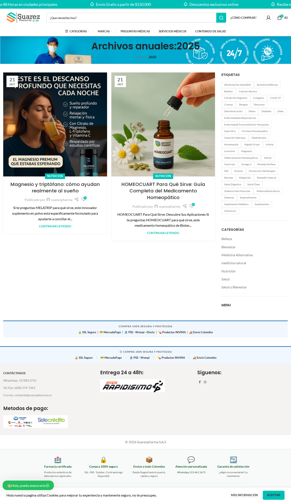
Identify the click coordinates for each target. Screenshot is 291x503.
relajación (245, 177)
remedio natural (266, 177)
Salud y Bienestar (234, 287)
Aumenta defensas (267, 84)
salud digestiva (232, 184)
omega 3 (246, 164)
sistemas (229, 197)
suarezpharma (61, 200)
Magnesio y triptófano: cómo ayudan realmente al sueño (55, 187)
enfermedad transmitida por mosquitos (246, 124)
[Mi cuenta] (268, 17)
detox (252, 111)
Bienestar (228, 247)
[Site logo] (22, 17)
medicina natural (233, 263)
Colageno (258, 97)
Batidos (228, 91)
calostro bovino (248, 91)
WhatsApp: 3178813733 (19, 380)
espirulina (230, 131)
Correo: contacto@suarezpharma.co (27, 395)
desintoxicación (233, 111)
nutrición (229, 164)
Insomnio (229, 151)
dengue (243, 104)
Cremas (228, 104)
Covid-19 (275, 97)
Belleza (226, 239)
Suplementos (262, 204)
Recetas (228, 177)
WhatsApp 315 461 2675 (191, 472)
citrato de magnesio (235, 97)
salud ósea (253, 184)
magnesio (246, 151)
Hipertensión (259, 137)
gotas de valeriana (235, 137)
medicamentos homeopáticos (241, 157)
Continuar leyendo (55, 226)
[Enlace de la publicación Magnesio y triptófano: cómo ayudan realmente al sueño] (55, 124)
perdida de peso (266, 164)
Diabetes (266, 111)
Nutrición (55, 176)
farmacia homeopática (255, 131)
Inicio (139, 57)
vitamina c (230, 210)
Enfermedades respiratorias (240, 117)
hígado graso (252, 144)
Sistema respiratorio (268, 191)
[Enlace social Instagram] (205, 382)
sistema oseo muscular (237, 191)
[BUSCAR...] (221, 18)
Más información (244, 495)
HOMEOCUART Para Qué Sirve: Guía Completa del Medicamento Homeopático (163, 191)
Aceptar (273, 495)
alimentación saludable (237, 84)
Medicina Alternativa (237, 255)
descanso (259, 104)
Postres (238, 171)
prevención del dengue (262, 171)
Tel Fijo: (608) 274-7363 (19, 388)
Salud (225, 279)
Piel (226, 171)
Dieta (280, 111)
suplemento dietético (236, 204)
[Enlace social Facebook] (199, 382)
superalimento (248, 197)
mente (267, 157)
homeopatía (231, 144)
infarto (270, 144)
